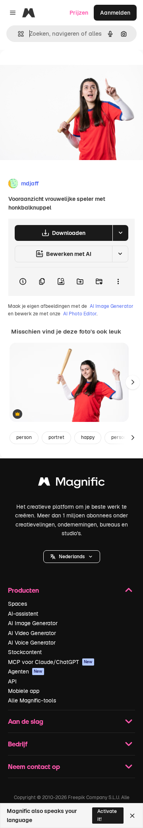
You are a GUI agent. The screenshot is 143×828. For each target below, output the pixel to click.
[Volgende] (133, 382)
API (12, 681)
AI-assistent (23, 613)
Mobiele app (23, 690)
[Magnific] (71, 483)
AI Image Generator (111, 306)
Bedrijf (17, 744)
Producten (23, 590)
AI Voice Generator (32, 642)
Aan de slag (25, 721)
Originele (52, 68)
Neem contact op (34, 766)
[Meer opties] (118, 282)
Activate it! (107, 815)
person (24, 437)
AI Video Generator (32, 633)
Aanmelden (115, 12)
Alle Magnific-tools (32, 700)
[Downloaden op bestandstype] (120, 233)
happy (88, 437)
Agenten (25, 671)
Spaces (17, 603)
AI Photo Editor (80, 314)
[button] (71, 556)
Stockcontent (25, 652)
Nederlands (72, 556)
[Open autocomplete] (18, 34)
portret (56, 437)
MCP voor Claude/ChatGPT (50, 662)
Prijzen (79, 12)
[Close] (132, 815)
